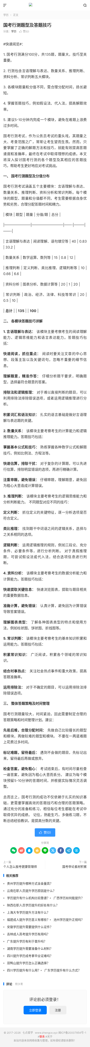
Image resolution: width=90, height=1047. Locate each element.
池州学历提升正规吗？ (69, 919)
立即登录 (35, 1010)
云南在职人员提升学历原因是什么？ (31, 891)
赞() (24, 31)
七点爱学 (45, 5)
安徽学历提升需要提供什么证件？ (30, 927)
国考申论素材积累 (74, 866)
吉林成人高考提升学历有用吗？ (28, 934)
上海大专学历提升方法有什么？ (28, 912)
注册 (58, 1010)
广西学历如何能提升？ (69, 898)
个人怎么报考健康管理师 (20, 866)
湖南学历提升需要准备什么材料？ (30, 948)
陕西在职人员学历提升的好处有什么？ (33, 905)
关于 (49, 1036)
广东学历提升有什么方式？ (62, 970)
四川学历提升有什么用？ (24, 970)
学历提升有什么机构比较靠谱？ (28, 898)
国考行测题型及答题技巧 (27, 25)
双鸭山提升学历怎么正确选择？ (28, 963)
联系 (42, 1036)
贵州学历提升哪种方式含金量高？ (30, 883)
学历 (6, 15)
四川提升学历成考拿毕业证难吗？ (30, 956)
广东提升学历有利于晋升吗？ (27, 941)
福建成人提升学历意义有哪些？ (28, 919)
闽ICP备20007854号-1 (72, 1032)
